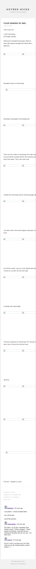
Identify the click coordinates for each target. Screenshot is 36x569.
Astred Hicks (21, 561)
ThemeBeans (21, 564)
